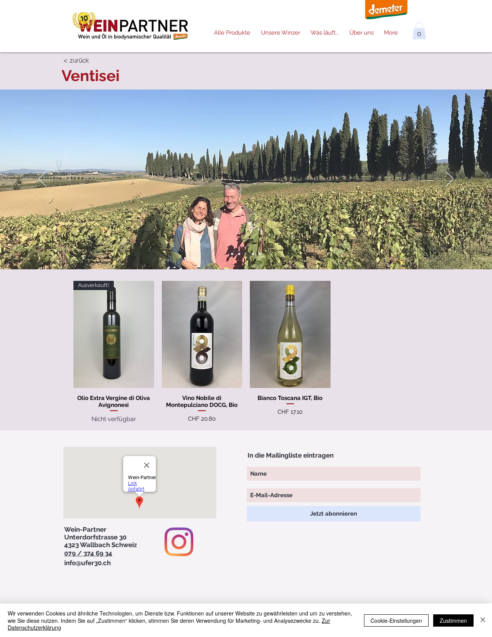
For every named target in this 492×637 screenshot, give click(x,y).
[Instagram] (179, 542)
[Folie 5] (260, 254)
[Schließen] (482, 620)
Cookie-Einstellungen (396, 620)
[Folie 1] (232, 254)
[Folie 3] (246, 254)
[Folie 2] (239, 254)
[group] (246, 352)
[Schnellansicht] (202, 334)
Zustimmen (453, 620)
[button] (419, 30)
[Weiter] (450, 179)
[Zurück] (42, 179)
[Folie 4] (253, 254)
